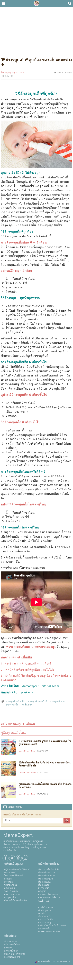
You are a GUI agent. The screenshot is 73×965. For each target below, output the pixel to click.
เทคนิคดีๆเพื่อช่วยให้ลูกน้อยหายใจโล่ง (29, 669)
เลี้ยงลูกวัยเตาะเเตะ (46, 875)
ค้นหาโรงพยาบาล (12, 894)
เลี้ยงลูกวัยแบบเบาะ (46, 872)
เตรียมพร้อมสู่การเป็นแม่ (18, 723)
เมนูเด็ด (41, 913)
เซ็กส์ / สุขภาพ (44, 910)
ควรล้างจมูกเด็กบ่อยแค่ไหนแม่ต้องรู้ (27, 663)
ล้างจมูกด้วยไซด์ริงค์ (37, 701)
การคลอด (8, 881)
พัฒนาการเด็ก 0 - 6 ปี (48, 869)
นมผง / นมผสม (11, 891)
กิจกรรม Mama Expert (49, 931)
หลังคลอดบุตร (10, 884)
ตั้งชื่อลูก (8, 878)
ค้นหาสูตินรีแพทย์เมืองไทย (15, 900)
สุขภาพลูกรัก (12, 705)
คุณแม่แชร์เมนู (44, 922)
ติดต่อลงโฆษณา (11, 950)
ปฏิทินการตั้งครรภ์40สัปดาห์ (16, 869)
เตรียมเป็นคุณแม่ (13, 864)
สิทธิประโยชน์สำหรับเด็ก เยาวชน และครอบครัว (52, 927)
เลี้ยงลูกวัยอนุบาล (45, 878)
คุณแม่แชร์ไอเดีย (45, 919)
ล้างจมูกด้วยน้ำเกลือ (15, 701)
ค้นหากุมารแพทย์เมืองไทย (49, 897)
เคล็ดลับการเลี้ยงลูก (49, 864)
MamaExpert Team (15, 73)
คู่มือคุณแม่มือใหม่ (13, 732)
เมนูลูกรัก (42, 891)
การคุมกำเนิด (10, 897)
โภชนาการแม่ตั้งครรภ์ (13, 875)
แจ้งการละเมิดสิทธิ (12, 957)
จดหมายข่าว (14, 806)
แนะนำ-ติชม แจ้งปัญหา (14, 953)
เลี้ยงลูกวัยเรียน (44, 881)
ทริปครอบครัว (44, 916)
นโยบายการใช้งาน (12, 944)
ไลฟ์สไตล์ (43, 901)
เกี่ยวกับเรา (10, 936)
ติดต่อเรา (8, 947)
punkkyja (27, 692)
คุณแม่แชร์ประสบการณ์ (48, 894)
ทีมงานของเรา (10, 941)
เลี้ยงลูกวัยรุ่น (43, 884)
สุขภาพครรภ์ (9, 872)
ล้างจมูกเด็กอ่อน (57, 701)
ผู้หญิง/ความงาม (45, 907)
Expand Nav (3, 3)
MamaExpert (36, 3)
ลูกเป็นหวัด (27, 705)
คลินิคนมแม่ (9, 888)
